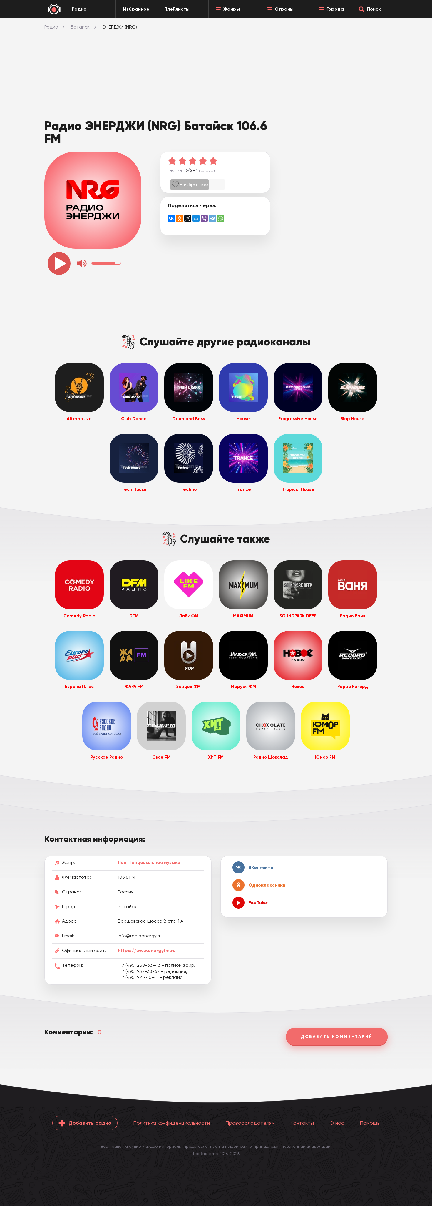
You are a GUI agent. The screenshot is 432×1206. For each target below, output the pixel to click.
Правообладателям (250, 1123)
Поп (122, 862)
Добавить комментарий (337, 1036)
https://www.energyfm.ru (146, 950)
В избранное (194, 184)
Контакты (302, 1123)
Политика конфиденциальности (171, 1123)
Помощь (370, 1123)
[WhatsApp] (220, 218)
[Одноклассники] (179, 218)
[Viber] (204, 218)
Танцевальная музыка (154, 862)
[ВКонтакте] (171, 218)
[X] (187, 218)
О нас (336, 1123)
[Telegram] (212, 218)
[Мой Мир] (196, 218)
